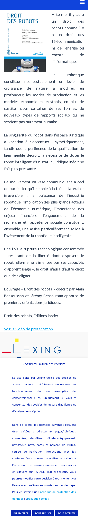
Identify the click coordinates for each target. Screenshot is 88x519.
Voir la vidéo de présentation (28, 329)
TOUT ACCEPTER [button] (67, 513)
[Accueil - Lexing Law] (44, 350)
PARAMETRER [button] (21, 513)
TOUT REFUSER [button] (43, 513)
